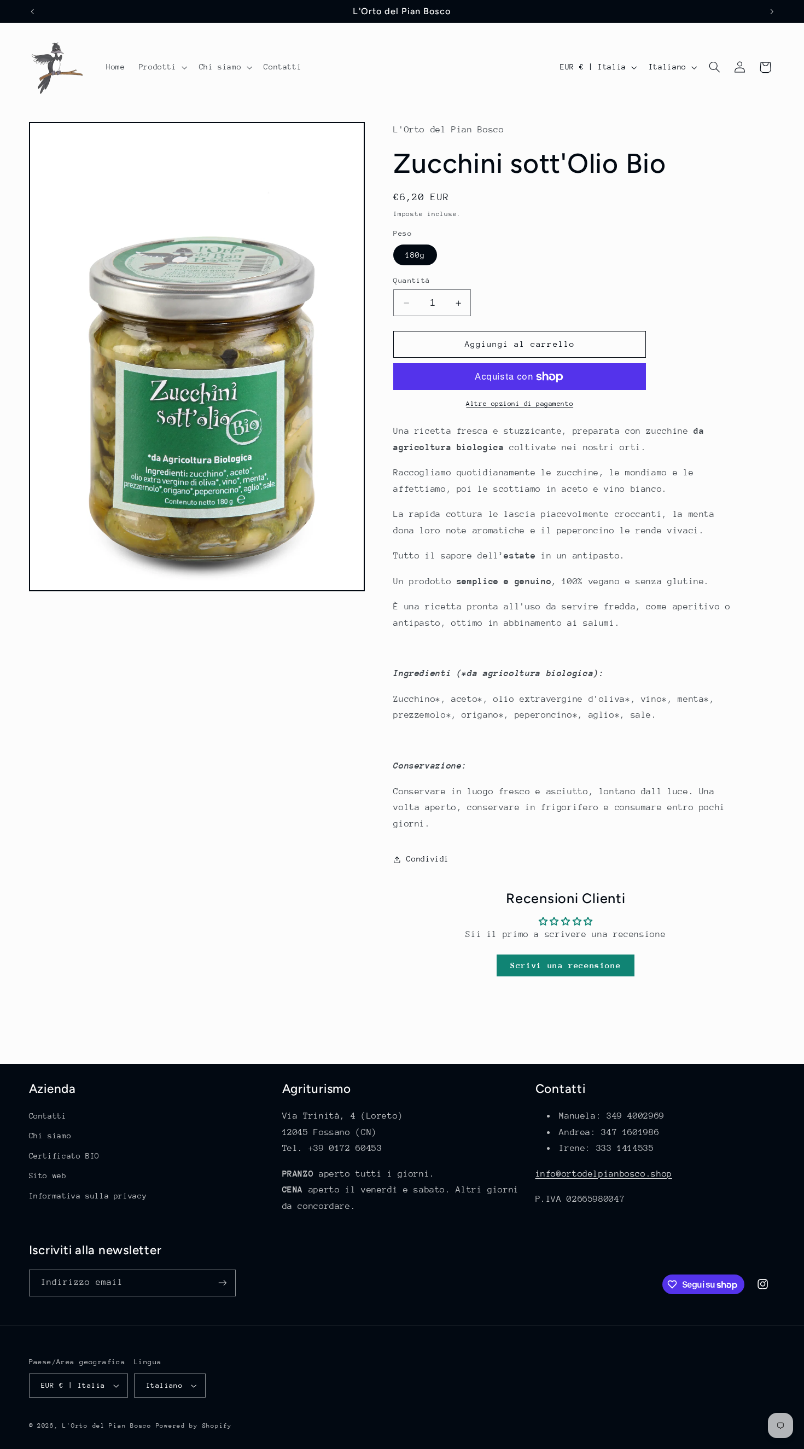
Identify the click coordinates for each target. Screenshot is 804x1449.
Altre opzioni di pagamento (519, 404)
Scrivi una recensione (565, 965)
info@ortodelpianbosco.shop (603, 1174)
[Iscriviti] (222, 1283)
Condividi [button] (427, 858)
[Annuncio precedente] (32, 11)
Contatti (48, 1116)
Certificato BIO (64, 1155)
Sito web (48, 1175)
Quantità (411, 280)
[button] (162, 67)
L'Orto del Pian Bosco (106, 1425)
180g (415, 255)
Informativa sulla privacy (88, 1195)
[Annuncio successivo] (772, 11)
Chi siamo (50, 1135)
